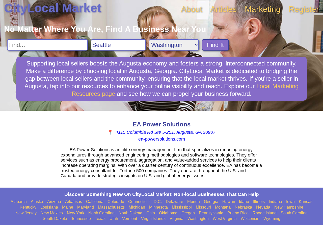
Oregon (188, 213)
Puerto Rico (238, 213)
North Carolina (101, 213)
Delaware (174, 201)
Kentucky (28, 207)
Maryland (85, 207)
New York (75, 213)
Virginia (176, 218)
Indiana (275, 201)
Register (304, 9)
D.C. (158, 201)
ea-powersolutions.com (161, 139)
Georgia (211, 201)
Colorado (115, 201)
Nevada (263, 207)
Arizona (54, 201)
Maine (67, 207)
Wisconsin (250, 218)
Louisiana (49, 207)
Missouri (203, 207)
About (191, 9)
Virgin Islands (153, 218)
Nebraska (243, 207)
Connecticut (139, 201)
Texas (100, 218)
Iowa (290, 201)
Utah (114, 218)
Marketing (263, 9)
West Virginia (225, 218)
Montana (223, 207)
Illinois (259, 201)
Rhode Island (265, 213)
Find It (215, 44)
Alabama (19, 201)
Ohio (150, 213)
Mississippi (182, 207)
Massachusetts (111, 207)
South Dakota (55, 218)
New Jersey (26, 213)
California (94, 201)
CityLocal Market (52, 8)
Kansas (305, 201)
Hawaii (228, 201)
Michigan (137, 207)
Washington (198, 218)
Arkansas (73, 201)
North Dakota (130, 213)
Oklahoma (168, 213)
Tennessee (81, 218)
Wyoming (271, 218)
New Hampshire (288, 207)
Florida (193, 201)
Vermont (129, 218)
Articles (223, 9)
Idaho (244, 201)
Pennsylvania (211, 213)
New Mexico (52, 213)
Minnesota (158, 207)
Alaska (37, 201)
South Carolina (294, 213)
